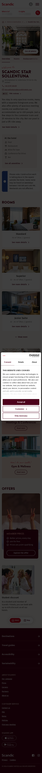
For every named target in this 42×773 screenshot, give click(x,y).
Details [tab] (21, 362)
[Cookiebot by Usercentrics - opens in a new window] (29, 355)
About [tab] (34, 362)
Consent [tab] (7, 362)
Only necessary (21, 416)
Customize (19, 409)
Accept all (21, 402)
